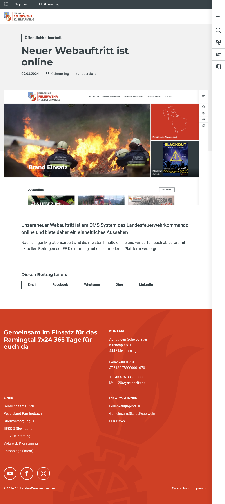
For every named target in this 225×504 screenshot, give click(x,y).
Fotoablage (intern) (18, 451)
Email (32, 285)
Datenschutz (180, 488)
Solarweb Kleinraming (21, 443)
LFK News (117, 421)
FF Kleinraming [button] (49, 4)
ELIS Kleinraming (17, 436)
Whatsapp (92, 285)
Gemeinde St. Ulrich (19, 406)
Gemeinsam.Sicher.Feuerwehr (132, 414)
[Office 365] (218, 67)
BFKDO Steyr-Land (18, 428)
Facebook (60, 285)
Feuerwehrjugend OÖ (125, 406)
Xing (119, 285)
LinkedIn (146, 285)
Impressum (200, 488)
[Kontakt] (218, 42)
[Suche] (218, 30)
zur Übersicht (86, 74)
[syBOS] (218, 54)
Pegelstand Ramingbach (23, 414)
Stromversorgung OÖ (20, 421)
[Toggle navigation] (218, 16)
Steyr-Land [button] (22, 4)
